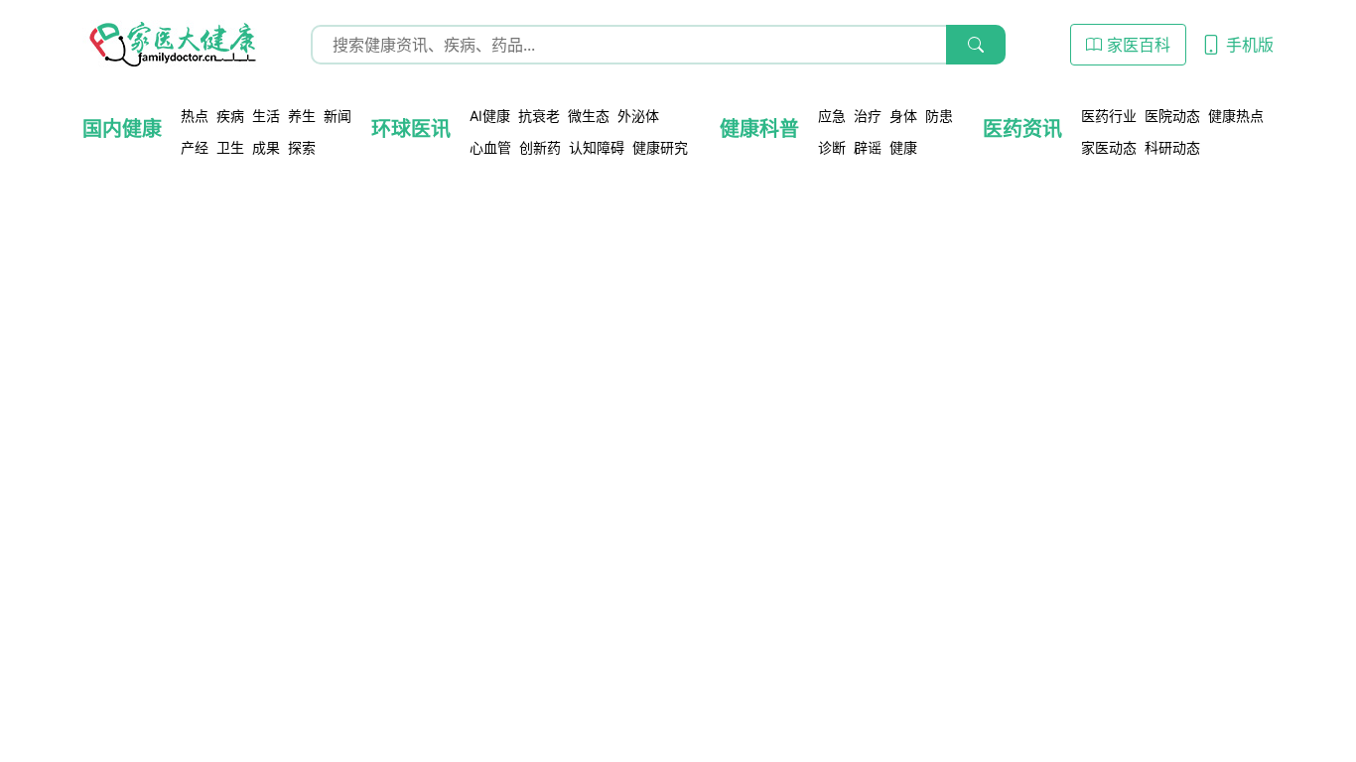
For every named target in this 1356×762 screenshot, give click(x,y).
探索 (302, 147)
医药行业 (1109, 115)
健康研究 (660, 147)
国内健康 (122, 129)
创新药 (540, 147)
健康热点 (1236, 115)
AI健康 (490, 115)
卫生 (230, 147)
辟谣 (867, 147)
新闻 (337, 115)
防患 (939, 115)
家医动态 (1109, 147)
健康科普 (759, 129)
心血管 (490, 147)
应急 (832, 115)
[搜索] (976, 44)
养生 (302, 115)
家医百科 (1136, 45)
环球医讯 (411, 129)
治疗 (867, 115)
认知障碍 (596, 147)
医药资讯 (1022, 129)
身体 (903, 115)
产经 (194, 147)
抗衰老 (539, 115)
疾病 (230, 115)
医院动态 (1172, 115)
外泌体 (638, 115)
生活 (266, 115)
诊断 (832, 147)
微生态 (589, 115)
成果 (266, 147)
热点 (194, 115)
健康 (903, 147)
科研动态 (1172, 147)
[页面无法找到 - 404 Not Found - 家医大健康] (171, 44)
